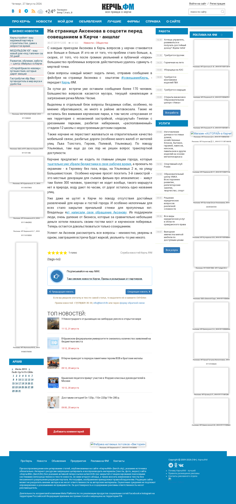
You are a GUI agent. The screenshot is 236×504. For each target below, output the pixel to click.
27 (29, 387)
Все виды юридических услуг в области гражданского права (171, 220)
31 (19, 391)
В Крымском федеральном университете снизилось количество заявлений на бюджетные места (106, 340)
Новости (44, 21)
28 (32, 387)
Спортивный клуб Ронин (169, 165)
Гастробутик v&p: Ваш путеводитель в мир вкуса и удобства (26, 81)
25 (22, 387)
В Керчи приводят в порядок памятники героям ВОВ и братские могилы (102, 358)
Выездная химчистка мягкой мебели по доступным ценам (170, 235)
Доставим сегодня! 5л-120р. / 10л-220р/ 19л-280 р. (91, 397)
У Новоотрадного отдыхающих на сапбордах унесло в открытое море (101, 319)
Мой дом (65, 21)
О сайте (173, 21)
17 (19, 383)
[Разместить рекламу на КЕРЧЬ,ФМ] (221, 34)
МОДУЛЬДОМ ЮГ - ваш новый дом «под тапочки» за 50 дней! (26, 53)
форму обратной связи (132, 303)
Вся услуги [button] (172, 250)
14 (32, 379)
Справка (153, 21)
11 (22, 379)
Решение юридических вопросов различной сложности (168, 203)
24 (19, 387)
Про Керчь (21, 21)
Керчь (66, 82)
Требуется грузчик (170, 55)
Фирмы (133, 21)
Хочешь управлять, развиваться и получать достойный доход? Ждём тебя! (171, 43)
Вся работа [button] (171, 112)
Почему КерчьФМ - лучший (182, 470)
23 (16, 387)
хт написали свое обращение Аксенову (97, 212)
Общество (102, 42)
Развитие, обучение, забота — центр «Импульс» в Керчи (26, 62)
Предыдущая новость (62, 292)
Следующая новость (138, 292)
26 (26, 387)
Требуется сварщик (171, 89)
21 (32, 383)
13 (29, 379)
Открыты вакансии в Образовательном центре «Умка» (171, 100)
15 (13, 383)
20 (29, 383)
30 (16, 391)
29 (13, 391)
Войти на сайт (197, 3)
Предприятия (78, 461)
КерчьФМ (202, 460)
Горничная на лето (170, 62)
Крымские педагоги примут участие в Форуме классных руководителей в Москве (103, 379)
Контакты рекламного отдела (182, 476)
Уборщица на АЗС (170, 69)
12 (26, 379)
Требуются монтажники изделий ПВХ (167, 80)
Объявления (90, 21)
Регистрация (217, 3)
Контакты (119, 461)
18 (22, 383)
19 (26, 383)
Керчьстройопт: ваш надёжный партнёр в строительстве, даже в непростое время (23, 41)
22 (13, 387)
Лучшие (114, 21)
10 (19, 379)
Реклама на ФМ (100, 461)
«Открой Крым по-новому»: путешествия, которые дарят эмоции (25, 71)
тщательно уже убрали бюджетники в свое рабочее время (89, 164)
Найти (222, 11)
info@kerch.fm (100, 303)
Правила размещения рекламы (184, 473)
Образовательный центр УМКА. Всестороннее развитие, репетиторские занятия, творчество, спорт (170, 182)
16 (16, 383)
